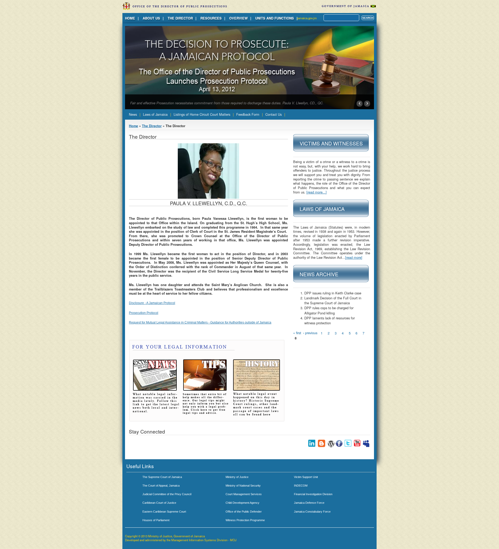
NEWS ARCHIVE (319, 273)
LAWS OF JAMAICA (322, 208)
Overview (238, 18)
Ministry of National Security (243, 485)
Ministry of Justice (237, 477)
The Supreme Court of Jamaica (162, 477)
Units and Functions (274, 18)
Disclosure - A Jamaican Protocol (152, 303)
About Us (151, 18)
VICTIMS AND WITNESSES (331, 143)
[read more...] (316, 192)
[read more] (353, 257)
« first (297, 332)
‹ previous (310, 332)
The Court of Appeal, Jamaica (161, 485)
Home (130, 18)
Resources (211, 18)
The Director (180, 18)
